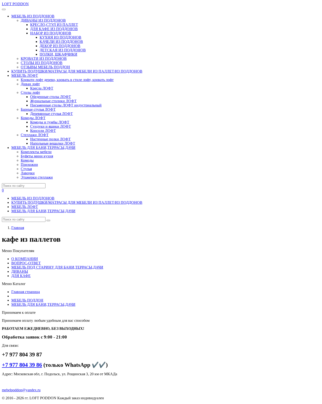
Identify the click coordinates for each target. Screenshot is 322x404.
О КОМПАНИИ (24, 259)
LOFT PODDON (15, 4)
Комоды (27, 160)
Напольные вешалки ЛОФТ (52, 143)
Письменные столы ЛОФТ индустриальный (66, 105)
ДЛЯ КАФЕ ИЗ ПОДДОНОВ (54, 29)
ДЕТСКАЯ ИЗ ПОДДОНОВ (63, 50)
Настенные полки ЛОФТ (50, 139)
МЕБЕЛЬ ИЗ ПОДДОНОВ (32, 198)
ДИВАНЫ (19, 271)
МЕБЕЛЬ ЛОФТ (24, 207)
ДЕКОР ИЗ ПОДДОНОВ (60, 46)
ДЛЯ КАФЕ (21, 276)
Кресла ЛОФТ (41, 88)
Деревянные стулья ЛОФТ (51, 114)
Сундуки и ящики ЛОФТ (50, 126)
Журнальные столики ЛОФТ (53, 101)
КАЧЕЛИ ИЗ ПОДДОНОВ (61, 42)
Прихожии (29, 165)
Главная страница (25, 292)
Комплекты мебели (36, 152)
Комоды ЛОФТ (33, 118)
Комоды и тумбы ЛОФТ (49, 122)
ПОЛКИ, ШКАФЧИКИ (58, 54)
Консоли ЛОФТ (43, 131)
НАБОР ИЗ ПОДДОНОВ (50, 33)
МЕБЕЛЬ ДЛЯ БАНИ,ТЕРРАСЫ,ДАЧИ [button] (43, 148)
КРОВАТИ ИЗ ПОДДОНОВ (44, 59)
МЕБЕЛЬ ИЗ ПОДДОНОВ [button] (32, 16)
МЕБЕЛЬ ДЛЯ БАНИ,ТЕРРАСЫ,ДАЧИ (43, 211)
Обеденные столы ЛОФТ (50, 97)
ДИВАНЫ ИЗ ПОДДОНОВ (43, 20)
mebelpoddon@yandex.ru (21, 390)
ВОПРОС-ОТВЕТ (26, 263)
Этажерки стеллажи (37, 177)
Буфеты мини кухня (37, 156)
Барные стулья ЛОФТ (38, 109)
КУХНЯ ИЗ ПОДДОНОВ (60, 37)
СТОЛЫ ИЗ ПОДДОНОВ (41, 63)
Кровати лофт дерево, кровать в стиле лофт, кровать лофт (67, 80)
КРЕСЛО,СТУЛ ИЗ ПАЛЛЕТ (54, 25)
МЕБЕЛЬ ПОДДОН (27, 300)
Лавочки (28, 173)
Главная (17, 228)
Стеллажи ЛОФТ (35, 135)
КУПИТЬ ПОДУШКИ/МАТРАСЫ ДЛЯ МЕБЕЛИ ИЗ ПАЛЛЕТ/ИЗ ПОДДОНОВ (76, 71)
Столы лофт (30, 92)
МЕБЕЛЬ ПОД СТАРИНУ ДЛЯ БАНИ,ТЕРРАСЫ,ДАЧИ (57, 267)
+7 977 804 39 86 (22, 365)
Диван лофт (30, 84)
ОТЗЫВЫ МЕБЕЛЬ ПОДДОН (45, 67)
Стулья (26, 169)
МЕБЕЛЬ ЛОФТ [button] (24, 75)
